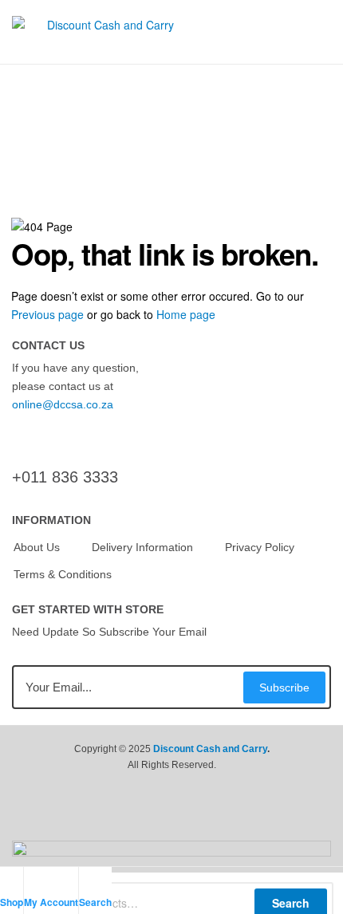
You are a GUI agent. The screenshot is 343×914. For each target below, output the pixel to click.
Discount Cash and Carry (210, 748)
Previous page (47, 314)
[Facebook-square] (140, 817)
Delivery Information (142, 547)
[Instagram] (203, 817)
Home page (185, 314)
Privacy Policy (259, 547)
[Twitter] (171, 817)
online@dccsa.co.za (62, 404)
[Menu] (324, 32)
